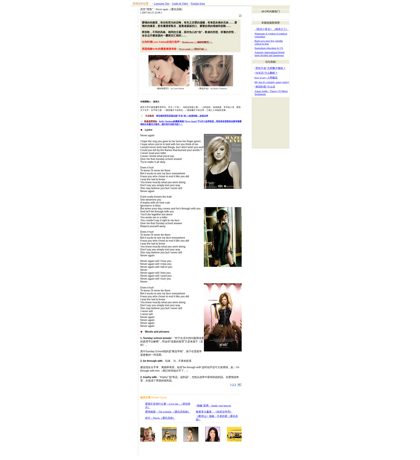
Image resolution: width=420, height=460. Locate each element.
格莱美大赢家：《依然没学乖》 (214, 411)
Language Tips (161, 3)
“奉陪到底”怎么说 (264, 86)
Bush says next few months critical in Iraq (268, 42)
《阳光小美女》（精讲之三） (271, 29)
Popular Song (198, 3)
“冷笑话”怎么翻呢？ (266, 73)
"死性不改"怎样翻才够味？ (270, 68)
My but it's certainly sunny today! (271, 82)
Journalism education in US (268, 48)
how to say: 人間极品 (266, 77)
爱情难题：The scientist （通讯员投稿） (167, 411)
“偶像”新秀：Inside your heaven (213, 405)
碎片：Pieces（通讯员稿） (160, 418)
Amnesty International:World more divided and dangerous (269, 54)
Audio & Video (180, 3)
